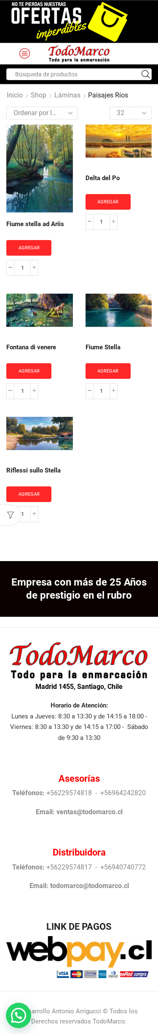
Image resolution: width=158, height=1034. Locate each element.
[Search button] (145, 74)
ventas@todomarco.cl (89, 812)
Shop (38, 95)
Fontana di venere (31, 347)
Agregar (29, 248)
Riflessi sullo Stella (33, 470)
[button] (18, 1015)
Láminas (67, 95)
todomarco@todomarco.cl (89, 886)
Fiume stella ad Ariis (35, 224)
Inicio (15, 95)
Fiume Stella (103, 347)
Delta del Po (103, 178)
